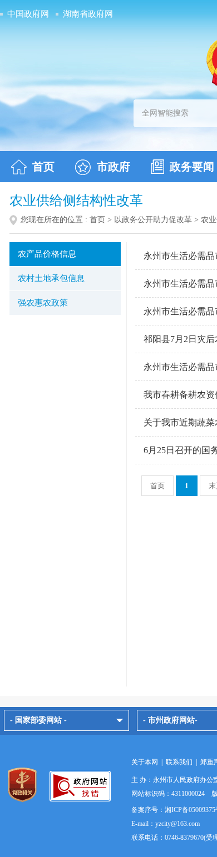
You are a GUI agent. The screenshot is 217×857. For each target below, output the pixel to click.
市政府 (113, 167)
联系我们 (179, 762)
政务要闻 (192, 167)
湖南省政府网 (88, 13)
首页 (43, 167)
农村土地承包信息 (51, 278)
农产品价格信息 (47, 253)
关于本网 (144, 762)
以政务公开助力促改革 (153, 219)
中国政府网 (28, 13)
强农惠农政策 (43, 302)
